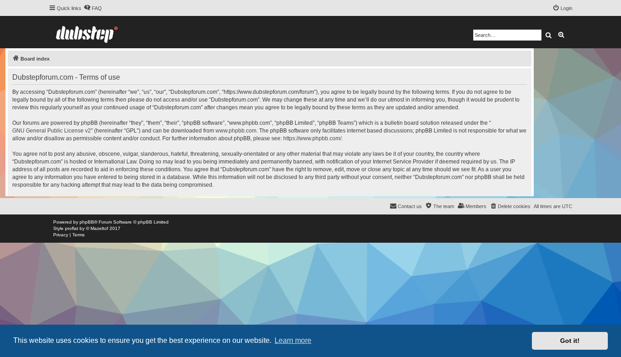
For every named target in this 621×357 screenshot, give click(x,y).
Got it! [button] (570, 340)
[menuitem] (93, 8)
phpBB (87, 221)
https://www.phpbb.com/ (312, 138)
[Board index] (87, 32)
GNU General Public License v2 (51, 131)
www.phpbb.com (235, 131)
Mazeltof (99, 228)
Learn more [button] (293, 340)
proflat (71, 228)
